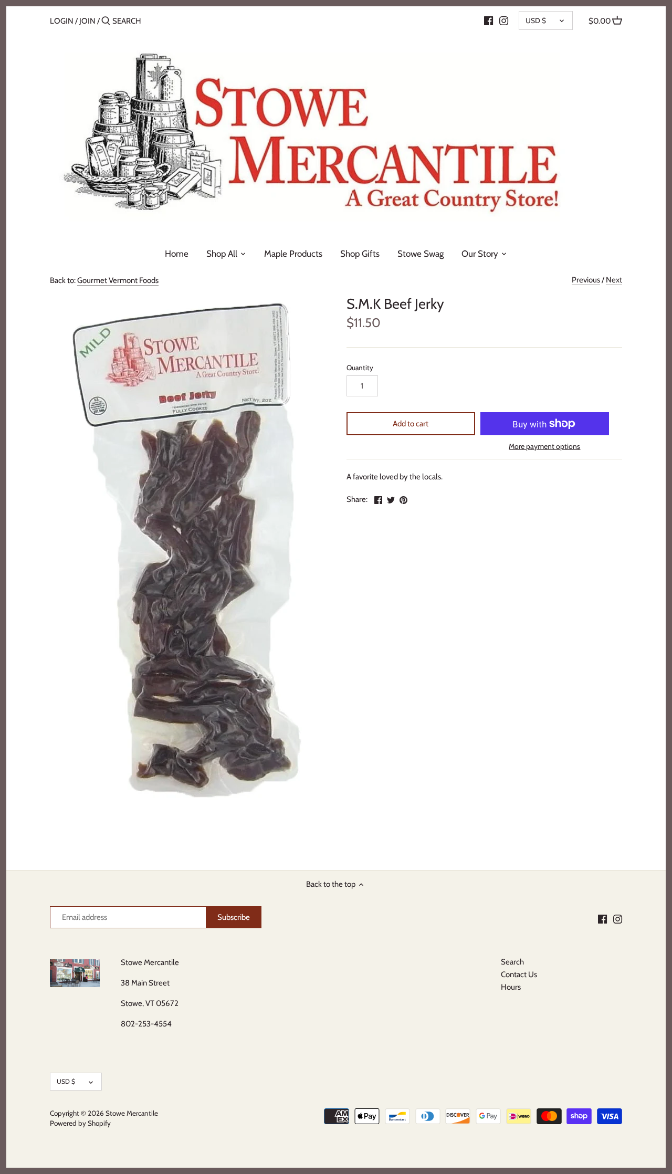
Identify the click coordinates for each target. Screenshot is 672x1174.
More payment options (544, 446)
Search (512, 962)
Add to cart (410, 423)
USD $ (536, 20)
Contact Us (519, 974)
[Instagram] (503, 20)
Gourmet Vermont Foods (118, 280)
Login (62, 21)
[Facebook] (488, 20)
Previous (586, 280)
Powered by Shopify (80, 1123)
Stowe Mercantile (132, 1113)
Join (87, 21)
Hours (511, 987)
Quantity (359, 367)
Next (614, 280)
